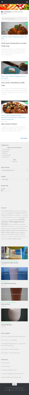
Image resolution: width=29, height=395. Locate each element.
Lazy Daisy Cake (6, 366)
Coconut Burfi (6, 149)
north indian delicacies (21, 230)
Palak (6, 234)
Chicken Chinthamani (15, 353)
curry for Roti (8, 215)
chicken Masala (16, 211)
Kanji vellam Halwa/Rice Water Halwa (16, 336)
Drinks (2, 261)
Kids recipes (9, 261)
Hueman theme (21, 390)
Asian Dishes (4, 37)
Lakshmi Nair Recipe (8, 226)
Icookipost (3, 188)
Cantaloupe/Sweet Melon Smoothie (9, 263)
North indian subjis (8, 232)
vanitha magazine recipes (7, 119)
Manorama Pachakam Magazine (9, 117)
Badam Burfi (6, 157)
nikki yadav (5, 349)
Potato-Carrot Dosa (14, 349)
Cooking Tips (14, 340)
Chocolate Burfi (7, 155)
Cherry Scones (6, 362)
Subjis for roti (17, 236)
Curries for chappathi (13, 213)
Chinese (10, 37)
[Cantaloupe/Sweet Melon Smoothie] (14, 253)
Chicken (3, 115)
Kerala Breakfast (24, 217)
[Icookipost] (5, 191)
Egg (18, 215)
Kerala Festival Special (14, 219)
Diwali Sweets (14, 215)
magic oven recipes (23, 226)
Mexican (6, 78)
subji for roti (11, 236)
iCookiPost (14, 7)
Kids (2, 78)
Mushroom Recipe (10, 228)
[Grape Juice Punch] (14, 294)
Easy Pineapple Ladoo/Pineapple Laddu (12, 377)
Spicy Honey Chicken (9, 124)
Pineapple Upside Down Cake (9, 370)
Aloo (2, 211)
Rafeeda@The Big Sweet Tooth (10, 343)
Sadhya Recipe (21, 234)
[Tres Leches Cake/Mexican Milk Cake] (14, 67)
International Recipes (18, 37)
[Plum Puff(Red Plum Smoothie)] (14, 273)
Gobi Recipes (9, 217)
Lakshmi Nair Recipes (16, 226)
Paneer (9, 234)
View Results (14, 161)
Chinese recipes (4, 213)
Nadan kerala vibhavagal (19, 228)
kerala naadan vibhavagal (13, 220)
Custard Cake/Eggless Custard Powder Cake (13, 373)
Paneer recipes (15, 234)
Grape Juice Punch (5, 304)
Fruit (5, 217)
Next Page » (24, 138)
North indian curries (8, 230)
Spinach (7, 236)
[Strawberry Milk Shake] (14, 315)
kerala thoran (10, 224)
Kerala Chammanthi (5, 219)
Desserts (11, 76)
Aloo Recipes (6, 211)
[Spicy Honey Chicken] (14, 107)
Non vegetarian (21, 117)
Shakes (8, 323)
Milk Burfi (5, 153)
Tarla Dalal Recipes (23, 236)
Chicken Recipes (23, 211)
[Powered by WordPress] (9, 390)
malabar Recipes (4, 228)
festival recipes (21, 215)
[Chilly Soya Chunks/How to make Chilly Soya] (14, 28)
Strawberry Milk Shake (6, 325)
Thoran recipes (4, 238)
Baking (3, 76)
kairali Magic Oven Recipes (15, 217)
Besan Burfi (6, 151)
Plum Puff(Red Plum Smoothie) (8, 283)
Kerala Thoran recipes (18, 224)
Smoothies (15, 261)
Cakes (6, 76)
